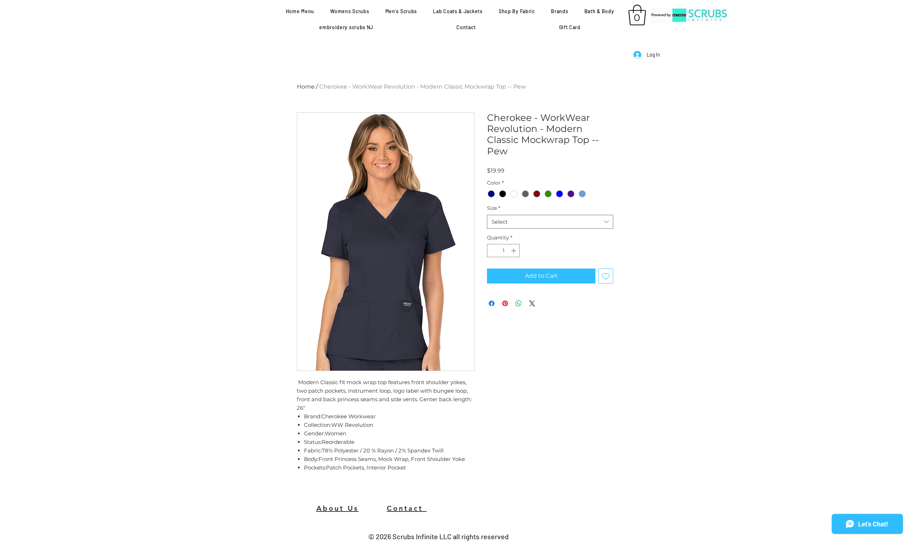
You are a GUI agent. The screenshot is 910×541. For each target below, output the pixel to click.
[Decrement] (492, 250)
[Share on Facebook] (491, 303)
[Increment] (514, 250)
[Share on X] (532, 303)
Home (306, 86)
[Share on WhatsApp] (518, 303)
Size (493, 208)
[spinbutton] (503, 250)
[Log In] (637, 55)
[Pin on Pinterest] (505, 303)
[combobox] (550, 222)
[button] (401, 11)
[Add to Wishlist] (605, 276)
